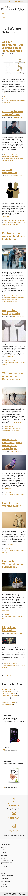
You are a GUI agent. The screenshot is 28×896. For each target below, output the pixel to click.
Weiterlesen (5, 93)
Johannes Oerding (18, 158)
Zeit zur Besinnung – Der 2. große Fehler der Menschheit (12, 46)
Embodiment (13, 97)
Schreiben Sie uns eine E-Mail (14, 818)
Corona (20, 297)
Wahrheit (4, 552)
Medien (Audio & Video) (8, 702)
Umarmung (13, 301)
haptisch (10, 222)
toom (3, 618)
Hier (4, 749)
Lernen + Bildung (13, 156)
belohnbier (7, 616)
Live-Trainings (6, 698)
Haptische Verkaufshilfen (9, 691)
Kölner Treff (15, 299)
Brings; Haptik (13, 297)
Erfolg (19, 97)
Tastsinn (21, 494)
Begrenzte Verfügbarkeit (10, 695)
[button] (3, 13)
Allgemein (6, 97)
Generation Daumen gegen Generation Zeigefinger (12, 444)
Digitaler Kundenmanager (11, 663)
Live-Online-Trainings (8, 689)
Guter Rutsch (7, 428)
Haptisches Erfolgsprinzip (11, 312)
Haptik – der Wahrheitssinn (11, 504)
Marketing (6, 614)
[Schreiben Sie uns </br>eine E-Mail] (14, 813)
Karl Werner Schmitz (7, 160)
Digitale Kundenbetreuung (11, 665)
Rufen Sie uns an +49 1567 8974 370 (14, 805)
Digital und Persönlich (9, 629)
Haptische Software (7, 704)
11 (7, 675)
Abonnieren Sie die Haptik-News (14, 831)
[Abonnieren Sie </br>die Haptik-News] (14, 826)
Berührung (13, 155)
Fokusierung (11, 362)
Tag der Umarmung (9, 171)
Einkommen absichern (9, 693)
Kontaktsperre (6, 301)
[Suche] (24, 17)
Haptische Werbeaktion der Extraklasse (13, 564)
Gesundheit (5, 99)
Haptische (16, 222)
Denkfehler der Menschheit (11, 100)
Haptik (21, 100)
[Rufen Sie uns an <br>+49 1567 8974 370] (14, 800)
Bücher (4, 700)
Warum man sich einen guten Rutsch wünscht (13, 376)
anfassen (6, 158)
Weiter (11, 675)
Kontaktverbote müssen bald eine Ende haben (13, 236)
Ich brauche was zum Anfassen (12, 113)
